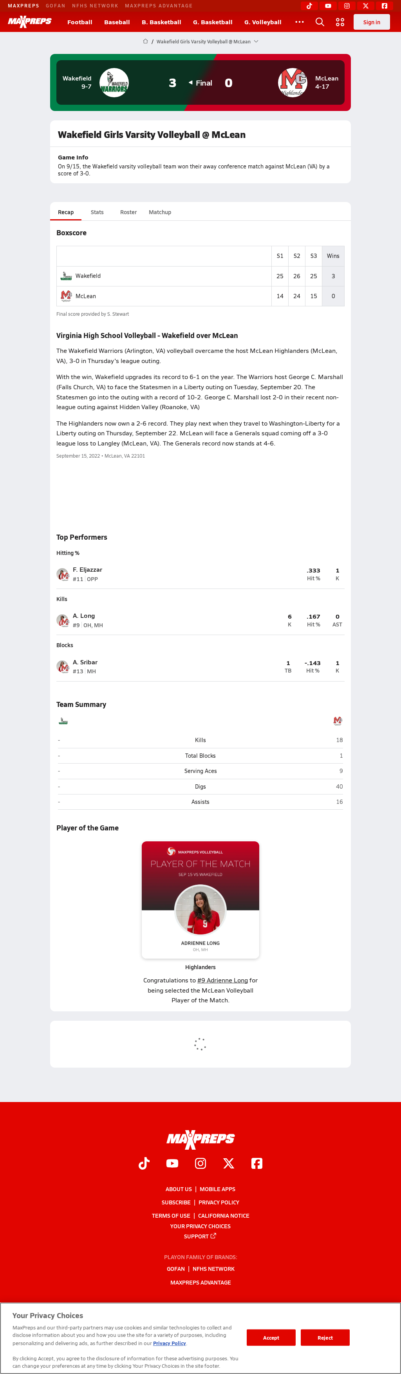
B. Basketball (161, 21)
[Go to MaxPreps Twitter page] (228, 1164)
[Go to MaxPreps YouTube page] (172, 1164)
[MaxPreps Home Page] (145, 41)
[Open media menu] (340, 22)
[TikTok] (309, 6)
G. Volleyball (263, 21)
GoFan (56, 5)
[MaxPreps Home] (30, 22)
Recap (66, 212)
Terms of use (171, 1215)
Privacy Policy (219, 1202)
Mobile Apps (217, 1189)
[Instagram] (347, 6)
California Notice (223, 1215)
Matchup (160, 212)
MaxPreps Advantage (159, 5)
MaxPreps (24, 5)
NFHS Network (95, 5)
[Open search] (320, 22)
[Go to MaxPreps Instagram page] (200, 1164)
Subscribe (176, 1202)
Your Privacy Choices (200, 1225)
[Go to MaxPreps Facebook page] (257, 1164)
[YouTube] (328, 6)
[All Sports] (299, 22)
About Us (179, 1189)
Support (196, 1236)
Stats (97, 212)
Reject (325, 1337)
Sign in (371, 22)
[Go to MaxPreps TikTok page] (144, 1164)
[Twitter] (365, 6)
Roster (128, 212)
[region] (200, 1338)
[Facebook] (384, 6)
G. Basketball (213, 21)
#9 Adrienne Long (222, 980)
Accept (271, 1337)
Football (79, 21)
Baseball (117, 21)
